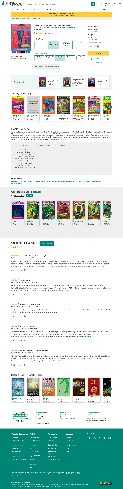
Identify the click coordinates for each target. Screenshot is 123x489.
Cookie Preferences (68, 484)
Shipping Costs (52, 451)
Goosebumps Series (21, 192)
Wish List (32, 467)
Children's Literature (83, 181)
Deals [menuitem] (29, 9)
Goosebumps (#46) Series (50, 27)
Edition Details (24, 145)
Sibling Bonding (16, 183)
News (67, 451)
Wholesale (51, 440)
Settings (32, 459)
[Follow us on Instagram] (109, 438)
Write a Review (47, 243)
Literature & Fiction (17, 445)
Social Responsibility (71, 445)
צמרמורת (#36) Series (69, 27)
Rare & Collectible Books (19, 459)
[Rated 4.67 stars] (38, 33)
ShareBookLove (34, 437)
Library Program (52, 437)
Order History (33, 464)
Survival (72, 181)
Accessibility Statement (81, 484)
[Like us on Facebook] (89, 438)
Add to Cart (98, 53)
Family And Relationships (36, 181)
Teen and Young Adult (18, 440)
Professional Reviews (43, 145)
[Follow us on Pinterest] (99, 438)
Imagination (56, 181)
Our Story (68, 437)
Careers (68, 448)
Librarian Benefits (35, 443)
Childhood (14, 181)
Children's (15, 437)
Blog (31, 448)
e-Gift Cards (33, 445)
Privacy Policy (24, 484)
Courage (23, 181)
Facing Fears (96, 181)
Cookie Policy (58, 484)
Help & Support (52, 448)
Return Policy (51, 456)
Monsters (64, 181)
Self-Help (14, 443)
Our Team (68, 443)
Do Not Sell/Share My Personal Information (41, 484)
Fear (48, 181)
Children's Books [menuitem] (38, 9)
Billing (49, 454)
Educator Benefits (35, 440)
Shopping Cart (34, 462)
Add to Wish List (98, 59)
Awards (62, 145)
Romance (14, 454)
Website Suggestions (54, 459)
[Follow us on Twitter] (94, 438)
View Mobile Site (34, 451)
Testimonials (69, 454)
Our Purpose (69, 440)
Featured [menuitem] (15, 9)
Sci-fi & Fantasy (16, 451)
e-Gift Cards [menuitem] (62, 9)
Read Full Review (98, 266)
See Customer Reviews (49, 33)
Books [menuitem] (23, 9)
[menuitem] (107, 4)
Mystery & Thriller (17, 448)
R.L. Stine (39, 29)
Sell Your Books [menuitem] (107, 10)
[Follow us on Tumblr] (104, 438)
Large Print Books (17, 456)
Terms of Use (15, 484)
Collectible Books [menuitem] (50, 9)
